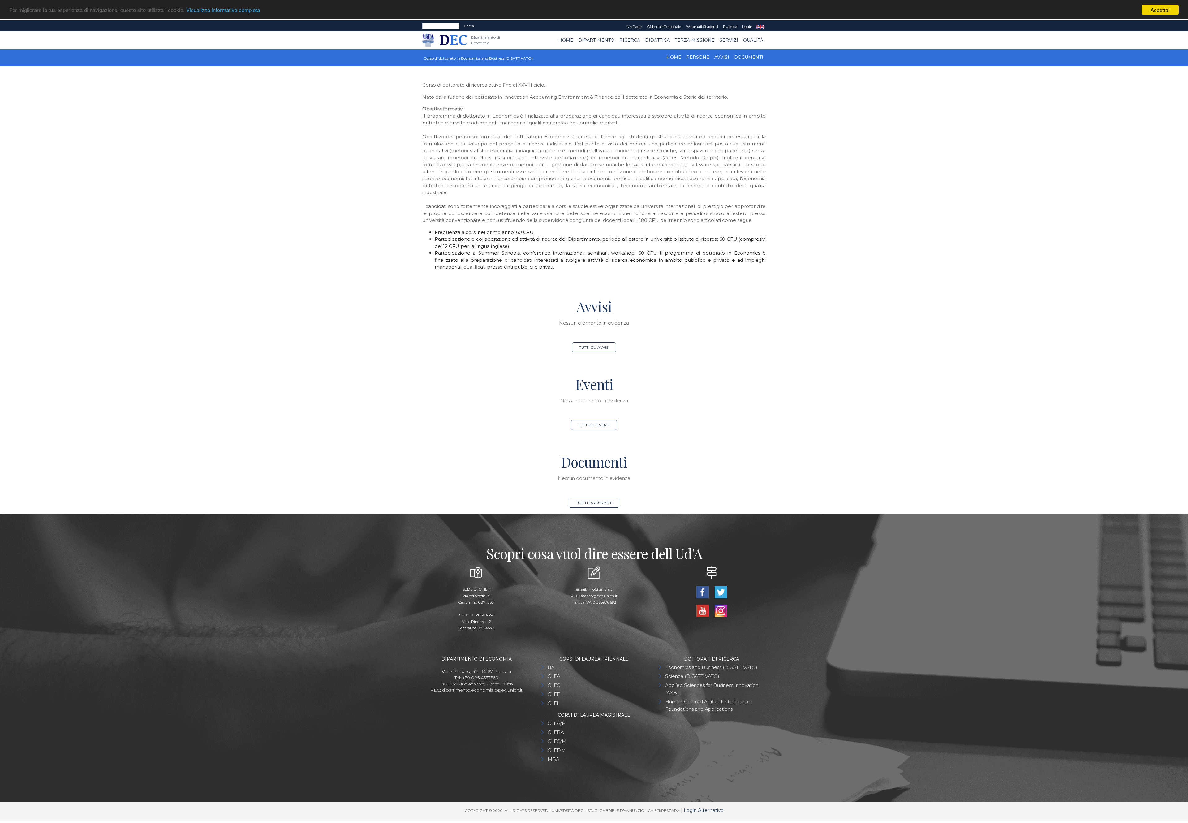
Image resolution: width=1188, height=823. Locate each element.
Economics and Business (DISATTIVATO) (711, 667)
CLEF (554, 694)
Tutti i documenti (594, 502)
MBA (553, 759)
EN (760, 27)
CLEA (554, 676)
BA (551, 667)
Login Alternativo (704, 810)
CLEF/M (557, 750)
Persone (697, 57)
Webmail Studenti (702, 26)
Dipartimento (596, 40)
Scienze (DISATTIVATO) (692, 676)
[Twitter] (720, 592)
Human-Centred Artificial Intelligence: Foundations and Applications (708, 705)
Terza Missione (695, 40)
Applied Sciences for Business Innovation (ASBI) (712, 689)
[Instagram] (720, 610)
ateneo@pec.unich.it (599, 595)
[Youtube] (703, 610)
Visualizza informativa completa (223, 10)
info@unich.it (600, 589)
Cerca (469, 26)
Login (747, 26)
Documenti (748, 57)
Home (565, 40)
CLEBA (556, 732)
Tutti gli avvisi (594, 347)
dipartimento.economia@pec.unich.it (482, 690)
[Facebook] (703, 592)
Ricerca (629, 40)
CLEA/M (557, 723)
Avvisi (721, 57)
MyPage (634, 26)
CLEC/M (557, 741)
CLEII (554, 703)
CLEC (554, 685)
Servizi (729, 40)
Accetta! (1160, 10)
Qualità (753, 40)
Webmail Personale (664, 26)
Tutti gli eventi (594, 425)
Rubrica (730, 26)
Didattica (657, 40)
